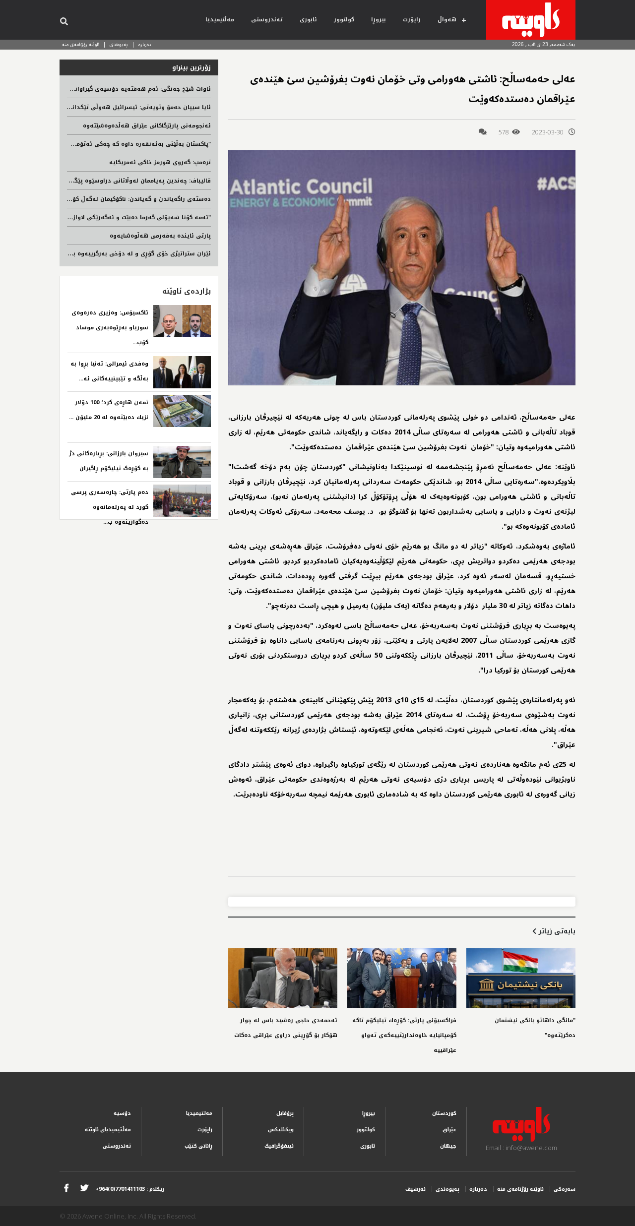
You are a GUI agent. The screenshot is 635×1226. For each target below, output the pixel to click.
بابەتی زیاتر (555, 931)
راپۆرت (412, 19)
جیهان (448, 1146)
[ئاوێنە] (531, 20)
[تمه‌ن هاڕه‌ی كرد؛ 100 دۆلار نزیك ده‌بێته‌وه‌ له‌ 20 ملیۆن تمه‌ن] (182, 411)
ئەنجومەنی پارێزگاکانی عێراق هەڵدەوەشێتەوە (147, 126)
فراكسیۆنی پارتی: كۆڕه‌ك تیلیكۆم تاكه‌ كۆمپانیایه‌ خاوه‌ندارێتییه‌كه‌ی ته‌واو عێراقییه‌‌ (404, 1035)
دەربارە (144, 44)
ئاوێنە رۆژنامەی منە (80, 44)
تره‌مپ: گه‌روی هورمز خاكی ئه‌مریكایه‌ (160, 162)
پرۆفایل (285, 1113)
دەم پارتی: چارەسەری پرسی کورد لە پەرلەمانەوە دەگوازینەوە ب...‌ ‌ (109, 507)
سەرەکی (564, 1189)
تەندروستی (267, 19)
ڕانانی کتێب (198, 1146)
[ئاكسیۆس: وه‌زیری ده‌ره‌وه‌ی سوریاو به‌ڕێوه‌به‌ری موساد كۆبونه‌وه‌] (182, 321)
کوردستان (444, 1113)
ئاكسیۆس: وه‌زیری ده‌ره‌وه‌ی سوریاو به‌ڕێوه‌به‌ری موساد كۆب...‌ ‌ (109, 327)
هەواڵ (447, 19)
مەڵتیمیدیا (219, 19)
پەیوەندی (119, 44)
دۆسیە (122, 1113)
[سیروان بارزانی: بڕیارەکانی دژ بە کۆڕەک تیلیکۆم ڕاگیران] (182, 462)
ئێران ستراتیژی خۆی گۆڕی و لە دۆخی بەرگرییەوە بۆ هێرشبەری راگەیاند (113, 253)
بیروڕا (378, 19)
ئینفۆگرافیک (279, 1146)
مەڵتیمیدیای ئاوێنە (108, 1129)
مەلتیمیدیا (199, 1113)
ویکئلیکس (281, 1129)
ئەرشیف (415, 1189)
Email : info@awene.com (521, 1147)
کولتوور (344, 19)
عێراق (449, 1129)
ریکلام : (129, 1189)
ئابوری (308, 19)
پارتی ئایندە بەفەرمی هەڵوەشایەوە (160, 236)
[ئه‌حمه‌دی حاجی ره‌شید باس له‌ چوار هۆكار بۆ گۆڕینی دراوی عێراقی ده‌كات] (282, 978)
